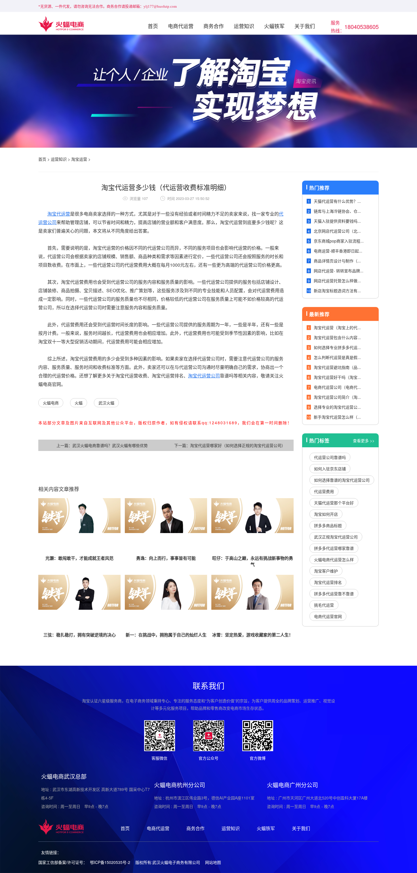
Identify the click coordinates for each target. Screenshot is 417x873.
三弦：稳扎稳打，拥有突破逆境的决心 (79, 635)
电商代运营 (180, 26)
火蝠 (79, 403)
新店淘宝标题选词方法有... (337, 290)
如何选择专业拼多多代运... (337, 347)
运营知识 (244, 26)
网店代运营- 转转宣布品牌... (338, 270)
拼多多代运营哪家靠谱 (334, 548)
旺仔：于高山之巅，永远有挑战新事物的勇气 (252, 561)
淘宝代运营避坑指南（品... (337, 367)
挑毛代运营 (324, 605)
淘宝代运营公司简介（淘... (337, 397)
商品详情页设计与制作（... (337, 261)
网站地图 (213, 862)
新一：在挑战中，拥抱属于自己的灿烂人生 (166, 635)
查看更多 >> (363, 440)
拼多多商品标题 (328, 525)
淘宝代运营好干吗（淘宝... (337, 377)
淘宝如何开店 (326, 514)
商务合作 (213, 26)
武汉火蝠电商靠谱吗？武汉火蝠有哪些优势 (110, 445)
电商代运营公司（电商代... (337, 387)
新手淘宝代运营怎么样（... (337, 417)
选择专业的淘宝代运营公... (337, 407)
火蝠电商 (51, 403)
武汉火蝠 (106, 403)
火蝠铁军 (274, 26)
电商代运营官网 (328, 616)
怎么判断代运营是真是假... (337, 357)
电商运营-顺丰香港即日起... (338, 251)
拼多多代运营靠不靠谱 (334, 593)
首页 (153, 26)
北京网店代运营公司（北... (337, 231)
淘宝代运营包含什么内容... (337, 337)
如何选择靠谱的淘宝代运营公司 (342, 480)
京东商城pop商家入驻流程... (339, 241)
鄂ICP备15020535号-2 (110, 862)
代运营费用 (324, 491)
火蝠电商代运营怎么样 (334, 559)
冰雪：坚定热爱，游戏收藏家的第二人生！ (252, 635)
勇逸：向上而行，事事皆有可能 (166, 558)
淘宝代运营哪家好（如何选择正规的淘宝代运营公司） (237, 445)
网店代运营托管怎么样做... (337, 280)
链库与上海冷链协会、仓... (337, 211)
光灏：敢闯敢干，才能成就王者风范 (79, 558)
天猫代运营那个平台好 (334, 503)
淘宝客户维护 (326, 571)
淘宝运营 (79, 159)
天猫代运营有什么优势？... (337, 201)
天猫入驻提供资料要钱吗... (337, 221)
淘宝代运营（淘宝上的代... (337, 327)
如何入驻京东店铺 (330, 468)
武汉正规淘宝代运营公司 (336, 537)
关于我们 (304, 26)
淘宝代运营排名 (328, 582)
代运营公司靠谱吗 (330, 457)
